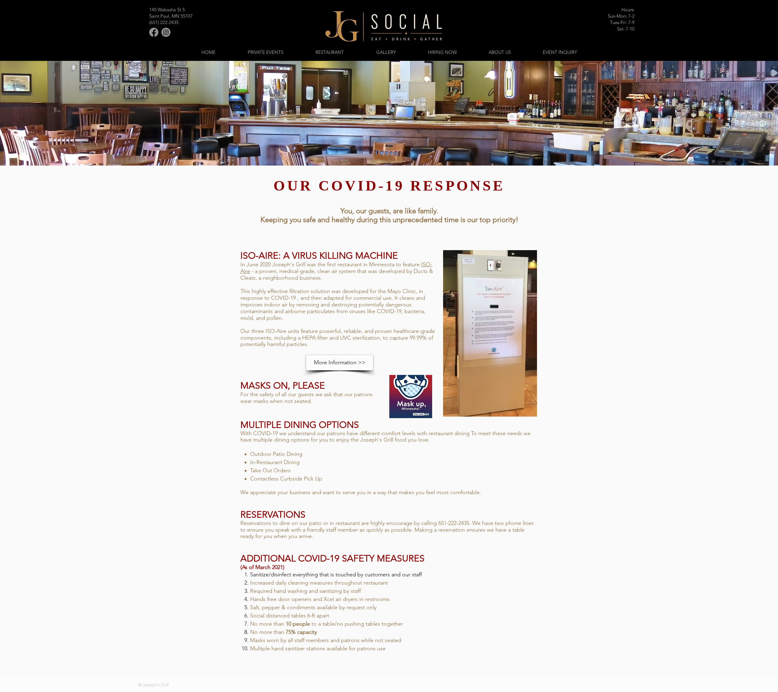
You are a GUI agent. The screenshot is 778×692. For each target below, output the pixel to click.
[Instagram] (165, 32)
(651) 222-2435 (164, 22)
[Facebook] (153, 32)
